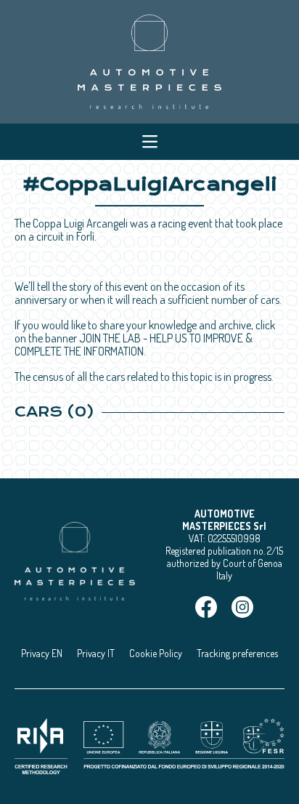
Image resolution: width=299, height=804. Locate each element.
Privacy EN (41, 653)
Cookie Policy (155, 653)
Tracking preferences (237, 653)
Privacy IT (96, 653)
